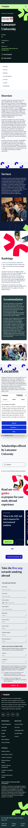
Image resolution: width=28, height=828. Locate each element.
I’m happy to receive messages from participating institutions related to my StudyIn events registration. (15, 680)
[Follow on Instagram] (17, 714)
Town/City (5, 659)
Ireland (3, 736)
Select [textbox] (4, 615)
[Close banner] (25, 395)
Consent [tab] (5, 399)
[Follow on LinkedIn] (3, 714)
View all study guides (13, 557)
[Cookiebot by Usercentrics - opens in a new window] (17, 395)
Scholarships (18, 733)
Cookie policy (23, 824)
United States (5, 742)
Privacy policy (14, 824)
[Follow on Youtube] (13, 714)
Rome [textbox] (3, 662)
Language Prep (19, 730)
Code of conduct (6, 757)
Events (17, 736)
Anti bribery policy (6, 754)
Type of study (6, 619)
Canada (3, 730)
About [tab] (23, 399)
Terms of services (4, 824)
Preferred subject (6, 632)
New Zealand (5, 739)
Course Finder (19, 724)
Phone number (6, 600)
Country (4, 653)
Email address (5, 606)
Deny (14, 431)
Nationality (5, 613)
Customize (13, 427)
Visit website (7, 58)
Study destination (7, 639)
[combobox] (4, 602)
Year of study (5, 626)
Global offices (5, 751)
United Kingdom (6, 724)
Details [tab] (14, 399)
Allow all (14, 423)
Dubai (3, 733)
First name (5, 586)
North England (8, 54)
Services (17, 727)
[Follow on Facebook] (8, 714)
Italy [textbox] (3, 655)
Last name (5, 593)
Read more (8, 542)
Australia (4, 727)
